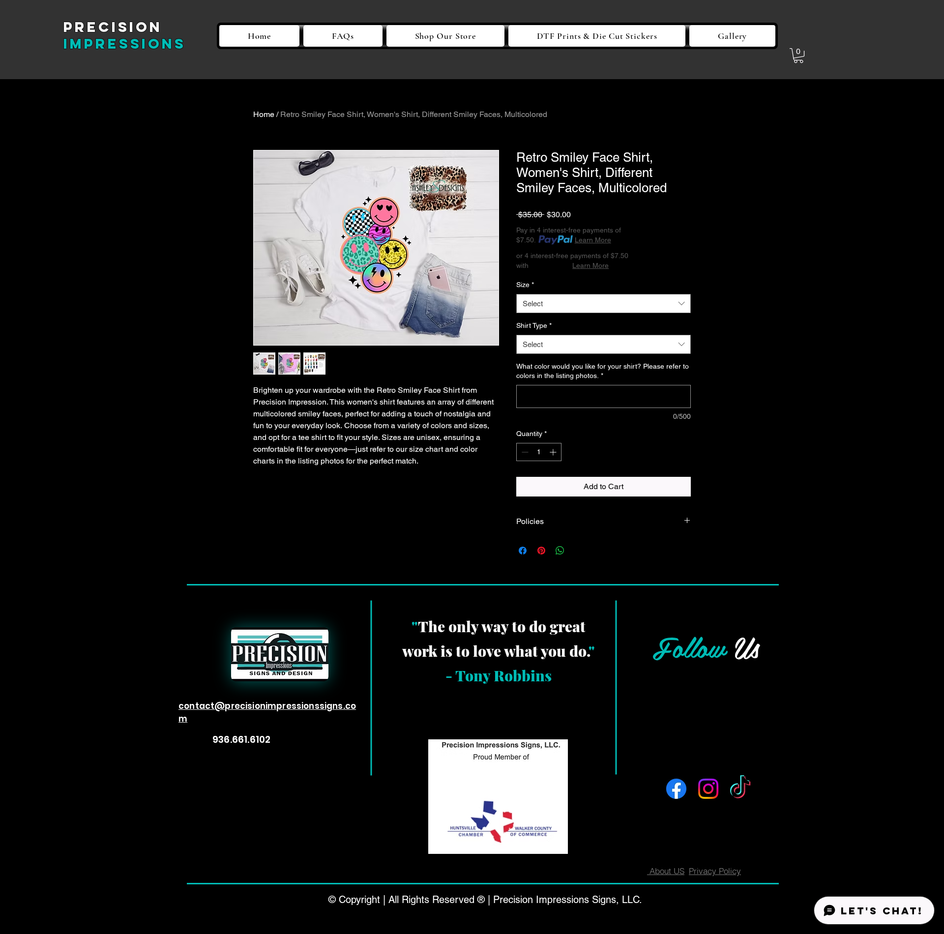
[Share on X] (579, 550)
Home (263, 114)
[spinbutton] (539, 452)
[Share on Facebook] (523, 550)
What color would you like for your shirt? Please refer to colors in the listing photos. (602, 371)
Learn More (593, 240)
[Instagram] (708, 788)
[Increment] (554, 452)
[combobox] (603, 303)
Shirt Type (534, 325)
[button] (798, 55)
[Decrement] (524, 452)
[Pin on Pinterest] (541, 550)
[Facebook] (676, 788)
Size (525, 285)
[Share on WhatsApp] (560, 550)
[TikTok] (740, 788)
